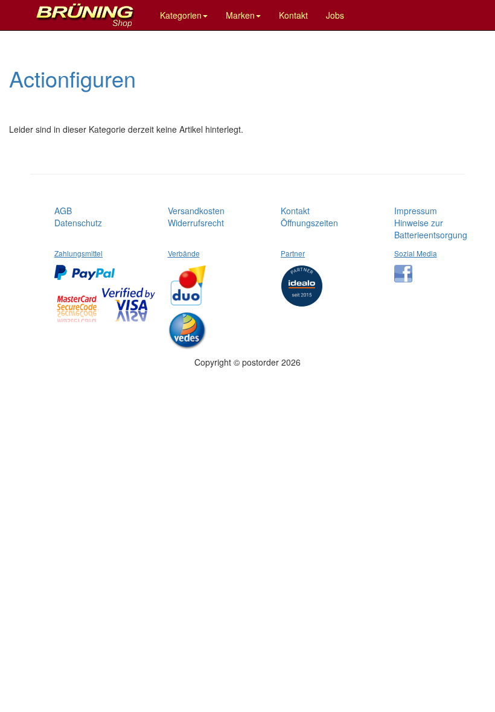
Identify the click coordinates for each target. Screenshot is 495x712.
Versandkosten (196, 211)
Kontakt (293, 15)
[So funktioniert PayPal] (87, 268)
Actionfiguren (72, 78)
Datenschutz (78, 223)
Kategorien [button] (181, 15)
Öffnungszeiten (309, 223)
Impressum (415, 211)
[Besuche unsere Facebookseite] (406, 269)
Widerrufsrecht (196, 223)
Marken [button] (240, 15)
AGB (63, 211)
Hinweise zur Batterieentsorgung (430, 229)
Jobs (335, 15)
